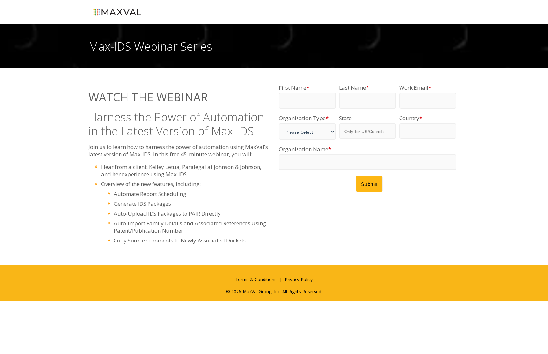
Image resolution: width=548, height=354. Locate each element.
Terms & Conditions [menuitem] (256, 279)
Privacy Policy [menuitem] (299, 279)
